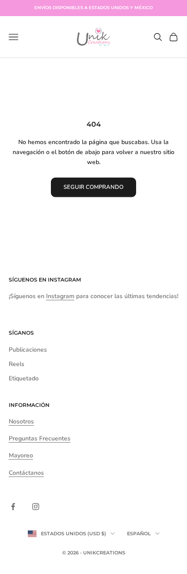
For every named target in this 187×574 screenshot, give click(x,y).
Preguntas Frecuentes (39, 438)
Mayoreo (21, 455)
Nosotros (21, 421)
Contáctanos (26, 473)
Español (139, 533)
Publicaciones (28, 350)
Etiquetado (24, 378)
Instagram (64, 279)
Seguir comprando (93, 187)
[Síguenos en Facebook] (13, 506)
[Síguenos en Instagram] (35, 506)
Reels (16, 364)
